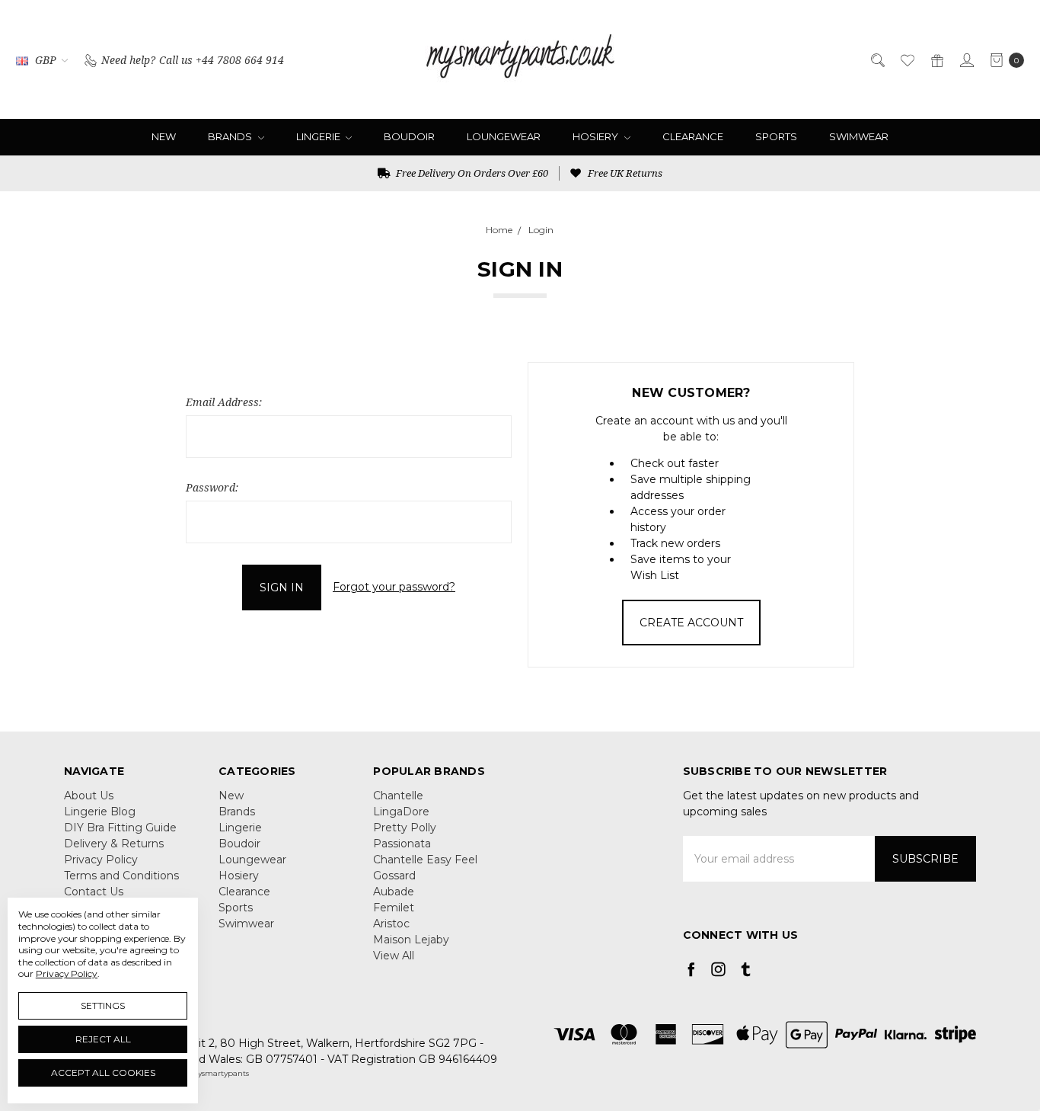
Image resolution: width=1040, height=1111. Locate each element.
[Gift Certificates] (936, 59)
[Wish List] (906, 59)
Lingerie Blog (100, 811)
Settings (103, 1005)
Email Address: (224, 402)
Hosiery (596, 136)
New (164, 136)
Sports (776, 136)
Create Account (691, 622)
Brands (231, 136)
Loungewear (504, 136)
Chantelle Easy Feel (425, 859)
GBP (45, 60)
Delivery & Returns (114, 843)
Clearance (692, 136)
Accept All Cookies (103, 1072)
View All (393, 955)
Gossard (394, 875)
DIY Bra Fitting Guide (120, 827)
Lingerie (319, 136)
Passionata (402, 843)
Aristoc (391, 923)
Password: (212, 487)
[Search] (876, 59)
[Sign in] (965, 59)
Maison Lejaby (411, 939)
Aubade (393, 891)
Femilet (393, 907)
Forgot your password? (394, 587)
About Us (88, 795)
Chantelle (398, 795)
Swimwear (858, 136)
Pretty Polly (404, 827)
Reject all (103, 1039)
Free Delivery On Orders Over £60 (471, 173)
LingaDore (401, 811)
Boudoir (409, 136)
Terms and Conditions (121, 875)
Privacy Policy (101, 859)
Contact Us (93, 891)
